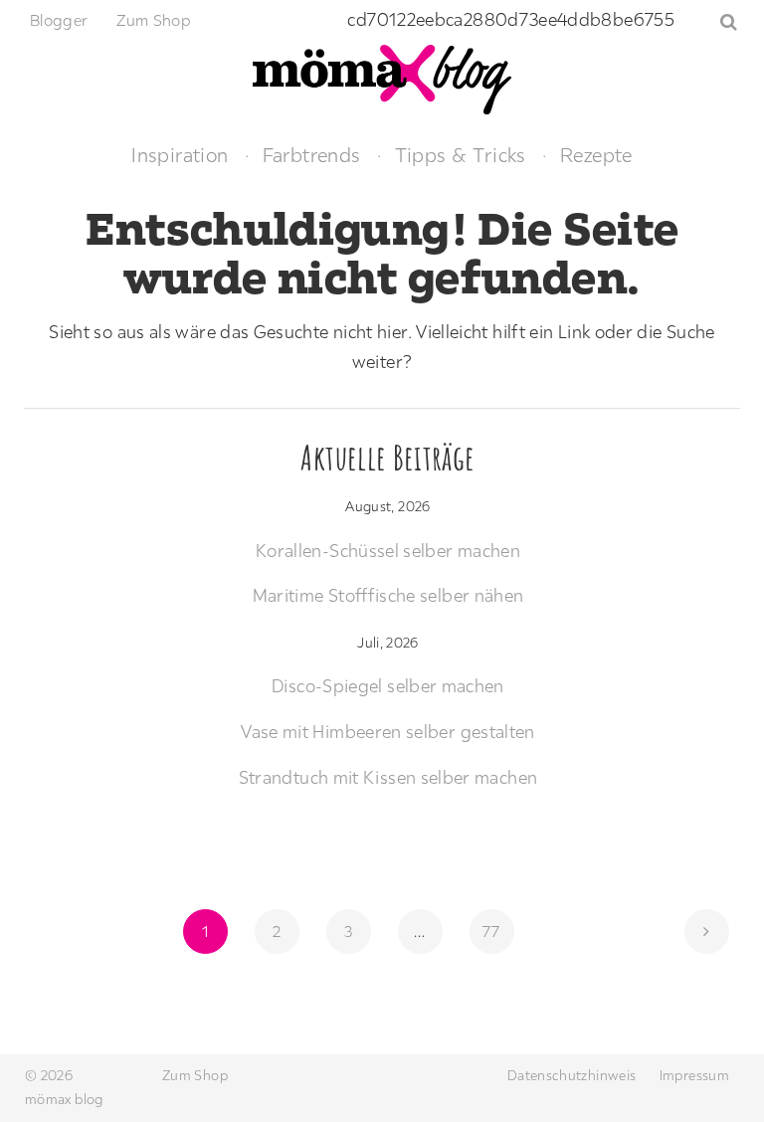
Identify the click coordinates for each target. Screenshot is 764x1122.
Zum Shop (153, 20)
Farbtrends (312, 154)
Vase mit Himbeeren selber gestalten (388, 731)
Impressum (694, 1075)
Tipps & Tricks (460, 154)
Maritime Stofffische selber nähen (388, 595)
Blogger (59, 20)
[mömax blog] (382, 77)
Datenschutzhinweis (571, 1075)
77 (497, 930)
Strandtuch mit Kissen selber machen (388, 777)
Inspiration (179, 154)
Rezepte (596, 154)
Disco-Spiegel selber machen (388, 685)
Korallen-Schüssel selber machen (388, 550)
